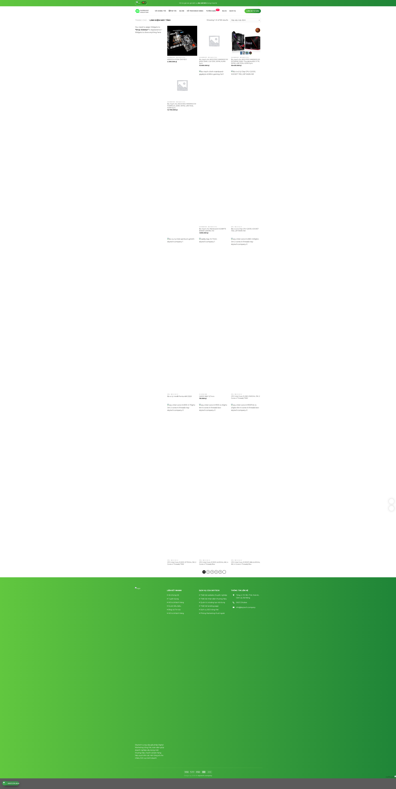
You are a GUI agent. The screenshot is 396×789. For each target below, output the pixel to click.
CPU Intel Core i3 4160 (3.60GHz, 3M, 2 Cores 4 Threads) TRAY (245, 397)
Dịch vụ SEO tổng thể (209, 610)
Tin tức (173, 11)
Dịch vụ (232, 11)
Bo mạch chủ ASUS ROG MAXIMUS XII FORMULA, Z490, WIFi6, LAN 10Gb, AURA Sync (181, 106)
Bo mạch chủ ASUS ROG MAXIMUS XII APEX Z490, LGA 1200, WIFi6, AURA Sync (213, 61)
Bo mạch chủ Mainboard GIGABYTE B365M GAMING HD (212, 230)
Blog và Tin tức (174, 610)
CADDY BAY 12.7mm (206, 396)
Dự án (181, 11)
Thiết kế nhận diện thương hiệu (213, 599)
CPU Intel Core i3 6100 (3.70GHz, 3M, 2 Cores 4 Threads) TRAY (181, 563)
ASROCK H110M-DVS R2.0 (177, 59)
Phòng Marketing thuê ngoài (212, 613)
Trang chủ (141, 20)
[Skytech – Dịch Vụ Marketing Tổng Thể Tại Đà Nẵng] (142, 11)
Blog (224, 11)
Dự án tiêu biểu (174, 606)
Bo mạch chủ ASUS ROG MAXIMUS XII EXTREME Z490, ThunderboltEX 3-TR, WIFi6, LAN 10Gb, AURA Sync (245, 61)
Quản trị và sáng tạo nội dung (212, 602)
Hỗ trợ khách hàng (195, 11)
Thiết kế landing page (209, 606)
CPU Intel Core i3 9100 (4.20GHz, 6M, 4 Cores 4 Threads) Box (213, 563)
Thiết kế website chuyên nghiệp (213, 595)
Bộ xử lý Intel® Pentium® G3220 (179, 396)
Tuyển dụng (212, 10)
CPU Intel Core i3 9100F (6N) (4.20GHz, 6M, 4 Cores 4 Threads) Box (245, 563)
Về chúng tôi (160, 11)
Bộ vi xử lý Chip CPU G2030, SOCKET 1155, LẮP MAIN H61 (245, 230)
